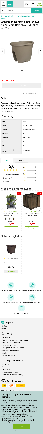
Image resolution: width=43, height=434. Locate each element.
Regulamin (5, 353)
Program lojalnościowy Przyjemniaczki (15, 340)
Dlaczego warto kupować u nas (12, 348)
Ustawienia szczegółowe (21, 431)
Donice (3, 18)
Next (39, 211)
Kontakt (4, 326)
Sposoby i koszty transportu (11, 342)
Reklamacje (5, 369)
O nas (3, 329)
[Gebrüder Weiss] (11, 385)
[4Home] (2, 16)
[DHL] (20, 385)
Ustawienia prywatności (10, 350)
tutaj (21, 422)
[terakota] (13, 218)
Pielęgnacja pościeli (8, 355)
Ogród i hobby (9, 16)
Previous (4, 211)
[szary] (5, 218)
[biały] (9, 218)
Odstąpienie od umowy (9, 372)
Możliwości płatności (8, 345)
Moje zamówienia (7, 367)
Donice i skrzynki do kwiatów (26, 16)
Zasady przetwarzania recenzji (12, 375)
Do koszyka (21, 85)
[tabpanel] (21, 51)
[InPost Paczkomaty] (4, 385)
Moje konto (5, 364)
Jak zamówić (6, 337)
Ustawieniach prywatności (10, 418)
